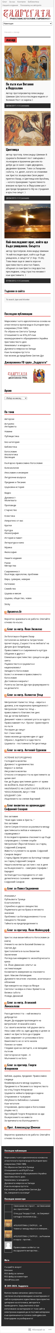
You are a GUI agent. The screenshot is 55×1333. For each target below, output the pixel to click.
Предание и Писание (15, 482)
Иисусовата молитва (15, 771)
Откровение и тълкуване (17, 1096)
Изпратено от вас (13, 520)
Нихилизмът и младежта (17, 345)
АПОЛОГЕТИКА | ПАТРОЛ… (26, 1225)
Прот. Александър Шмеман (23, 1127)
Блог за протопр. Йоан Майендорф (28, 930)
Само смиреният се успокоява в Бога (23, 1037)
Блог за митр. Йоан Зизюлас (24, 629)
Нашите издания (10, 5)
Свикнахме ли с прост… (25, 1205)
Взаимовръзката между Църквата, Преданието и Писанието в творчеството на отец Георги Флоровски (26, 1086)
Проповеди (10, 505)
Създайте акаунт (13, 1267)
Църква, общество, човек (18, 598)
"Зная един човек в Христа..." (19, 819)
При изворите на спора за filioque (21, 985)
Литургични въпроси (15, 477)
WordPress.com (11, 1279)
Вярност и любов (13, 767)
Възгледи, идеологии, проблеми (21, 574)
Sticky (7, 604)
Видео (7, 492)
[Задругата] (27, 14)
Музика (8, 547)
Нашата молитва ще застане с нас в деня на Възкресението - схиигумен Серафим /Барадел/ (26, 868)
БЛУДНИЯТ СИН (12, 795)
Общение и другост (14, 653)
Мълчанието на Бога (15, 1058)
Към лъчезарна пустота (17, 352)
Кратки (8, 525)
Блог (5, 1)
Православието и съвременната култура (25, 650)
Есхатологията (12, 902)
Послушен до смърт (14, 729)
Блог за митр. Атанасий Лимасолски (20, 1004)
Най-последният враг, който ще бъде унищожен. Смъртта (27, 244)
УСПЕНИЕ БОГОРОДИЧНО (18, 757)
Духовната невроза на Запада (20, 348)
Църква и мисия (12, 593)
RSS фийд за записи (14, 1273)
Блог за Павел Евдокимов (22, 888)
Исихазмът (10, 895)
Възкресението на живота (18, 1117)
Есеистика (9, 515)
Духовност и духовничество (19, 764)
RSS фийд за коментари (16, 1276)
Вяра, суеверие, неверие (17, 579)
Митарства (10, 565)
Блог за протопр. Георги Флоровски (20, 1066)
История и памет (13, 537)
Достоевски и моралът (16, 681)
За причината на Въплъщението (21, 1120)
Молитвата (10, 500)
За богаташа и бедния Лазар (19, 636)
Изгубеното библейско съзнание (21, 1100)
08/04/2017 (11, 105)
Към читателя (11, 1103)
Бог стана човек (12, 733)
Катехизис (9, 583)
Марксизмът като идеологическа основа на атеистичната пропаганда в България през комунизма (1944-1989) (27, 325)
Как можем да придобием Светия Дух (24, 355)
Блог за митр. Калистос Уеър (25, 695)
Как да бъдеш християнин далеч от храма (26, 781)
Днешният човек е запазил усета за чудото (27, 719)
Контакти (21, 1)
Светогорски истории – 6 (17, 1054)
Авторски (9, 419)
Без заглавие (11, 816)
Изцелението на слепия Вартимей (22, 798)
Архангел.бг (14, 611)
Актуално (9, 423)
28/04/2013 (11, 198)
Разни (7, 562)
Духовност (10, 497)
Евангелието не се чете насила (20, 1041)
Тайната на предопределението (21, 923)
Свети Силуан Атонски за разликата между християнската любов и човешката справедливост (26, 830)
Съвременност (12, 571)
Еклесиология (11, 467)
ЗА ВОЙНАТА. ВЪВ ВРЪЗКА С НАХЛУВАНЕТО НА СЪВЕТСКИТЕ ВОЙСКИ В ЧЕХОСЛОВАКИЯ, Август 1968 (27, 788)
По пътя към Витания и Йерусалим (19, 86)
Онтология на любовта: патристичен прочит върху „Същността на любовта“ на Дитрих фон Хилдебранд (26, 643)
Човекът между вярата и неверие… (31, 1228)
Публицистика (11, 436)
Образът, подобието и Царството (22, 739)
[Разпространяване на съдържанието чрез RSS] (5, 611)
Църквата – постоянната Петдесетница (25, 743)
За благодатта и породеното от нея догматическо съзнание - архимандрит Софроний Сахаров (24, 878)
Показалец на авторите (30, 5)
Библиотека (33, 1)
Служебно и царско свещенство (21, 906)
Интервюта (10, 426)
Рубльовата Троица (14, 899)
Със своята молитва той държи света (24, 1027)
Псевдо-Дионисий (13, 995)
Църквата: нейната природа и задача (23, 1093)
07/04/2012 (11, 280)
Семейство (10, 588)
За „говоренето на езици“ (17, 1192)
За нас (12, 1)
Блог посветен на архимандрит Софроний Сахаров (24, 807)
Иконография (11, 533)
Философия (10, 552)
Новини (8, 431)
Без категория (11, 442)
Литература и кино (14, 542)
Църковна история (14, 487)
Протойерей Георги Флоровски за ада (24, 1113)
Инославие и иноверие (16, 472)
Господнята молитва (15, 760)
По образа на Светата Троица (20, 331)
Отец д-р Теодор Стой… (25, 1213)
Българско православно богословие (23, 463)
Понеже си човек (13, 1044)
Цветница (12, 149)
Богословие (10, 451)
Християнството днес (15, 341)
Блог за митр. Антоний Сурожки (26, 750)
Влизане (8, 1270)
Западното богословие (16, 670)
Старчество (10, 510)
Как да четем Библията (16, 715)
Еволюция (9, 457)
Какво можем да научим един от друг (24, 736)
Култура (8, 530)
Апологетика (11, 454)
